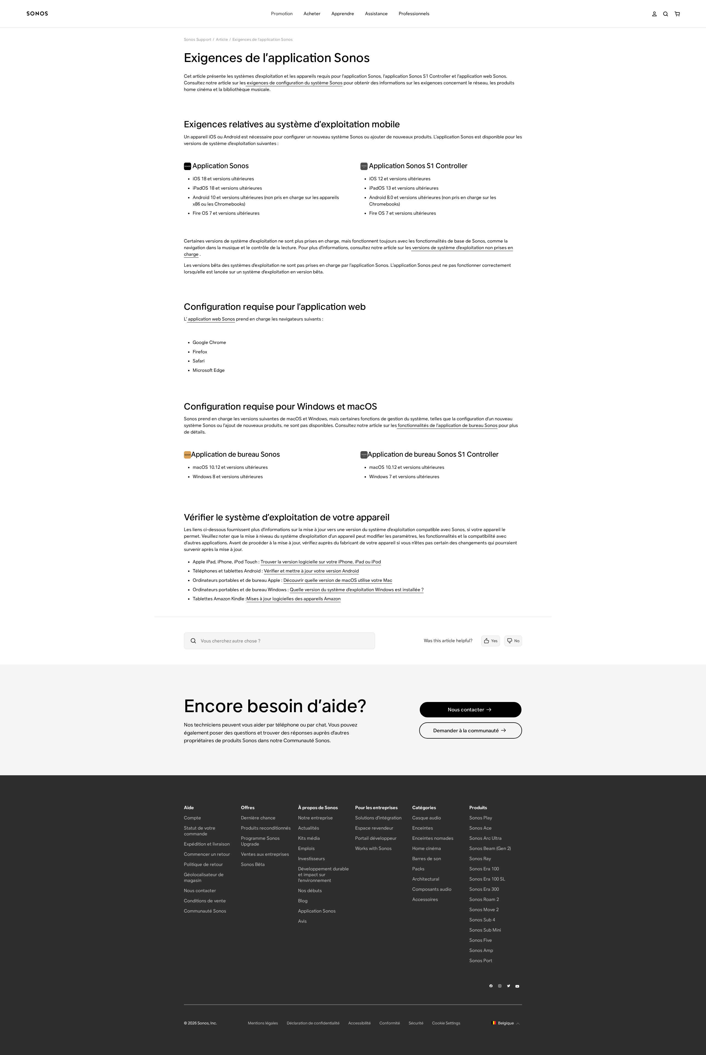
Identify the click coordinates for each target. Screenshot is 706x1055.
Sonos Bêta (253, 864)
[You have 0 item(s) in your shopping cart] (677, 14)
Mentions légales (263, 1023)
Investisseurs (311, 859)
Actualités (308, 828)
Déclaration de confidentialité (313, 1023)
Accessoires (425, 899)
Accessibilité (359, 1023)
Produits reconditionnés (266, 828)
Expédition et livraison (207, 844)
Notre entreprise (315, 818)
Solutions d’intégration (378, 818)
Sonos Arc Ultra (485, 838)
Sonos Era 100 (484, 869)
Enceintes (422, 828)
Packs (418, 869)
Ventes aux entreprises (265, 854)
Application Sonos (317, 911)
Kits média (309, 838)
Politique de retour (203, 864)
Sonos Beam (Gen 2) (490, 848)
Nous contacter (466, 709)
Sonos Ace (480, 828)
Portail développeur (376, 838)
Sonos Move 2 (484, 910)
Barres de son (426, 859)
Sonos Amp (481, 950)
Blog (302, 901)
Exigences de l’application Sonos (262, 39)
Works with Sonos (373, 848)
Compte (192, 818)
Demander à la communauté (466, 730)
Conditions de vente (205, 901)
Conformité (389, 1023)
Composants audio (431, 889)
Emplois (306, 848)
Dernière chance (258, 818)
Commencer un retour (207, 854)
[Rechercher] (665, 14)
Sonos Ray (480, 859)
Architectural (425, 879)
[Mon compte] (654, 14)
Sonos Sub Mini (485, 930)
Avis (302, 921)
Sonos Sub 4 (482, 920)
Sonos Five (480, 940)
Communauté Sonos (205, 911)
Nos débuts (310, 890)
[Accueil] (37, 14)
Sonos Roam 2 (484, 899)
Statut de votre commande (199, 831)
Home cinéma (426, 848)
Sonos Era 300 (484, 889)
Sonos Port (480, 961)
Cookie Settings (446, 1023)
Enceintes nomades (432, 838)
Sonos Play (480, 818)
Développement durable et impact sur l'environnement (323, 874)
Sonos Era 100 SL (487, 879)
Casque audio (426, 818)
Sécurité (416, 1023)
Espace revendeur (374, 828)
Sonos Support (198, 39)
